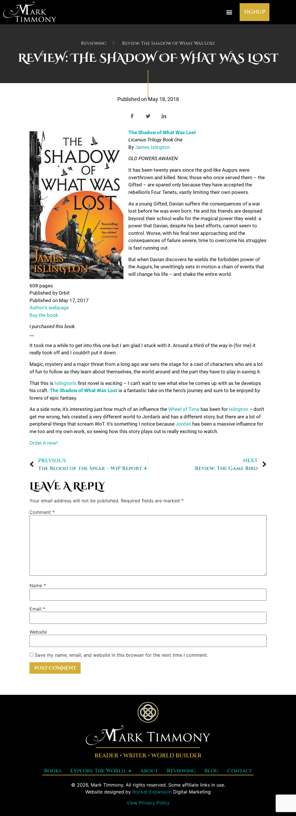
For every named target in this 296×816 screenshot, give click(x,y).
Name (37, 585)
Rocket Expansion (152, 792)
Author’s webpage (49, 307)
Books (53, 770)
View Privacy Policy (148, 803)
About (149, 770)
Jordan (183, 424)
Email (37, 609)
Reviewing (181, 770)
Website (38, 632)
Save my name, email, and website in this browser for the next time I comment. (121, 655)
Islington (239, 409)
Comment (42, 512)
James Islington (152, 147)
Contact (239, 770)
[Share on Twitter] (148, 116)
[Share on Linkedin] (164, 116)
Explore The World (97, 770)
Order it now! (43, 443)
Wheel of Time (183, 409)
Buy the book (43, 315)
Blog (211, 770)
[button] (229, 12)
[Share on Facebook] (132, 116)
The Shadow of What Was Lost (83, 390)
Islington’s (66, 383)
